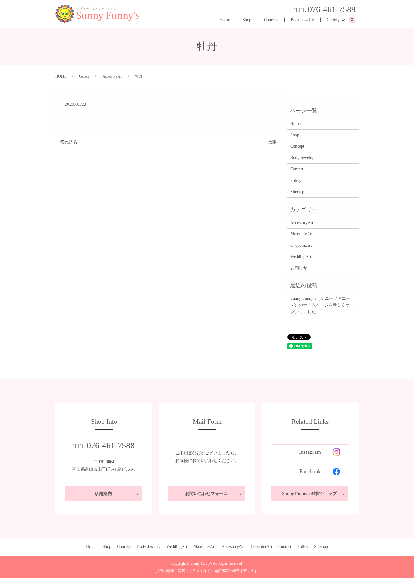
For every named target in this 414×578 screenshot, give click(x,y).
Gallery (333, 20)
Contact (296, 169)
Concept (271, 20)
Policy (295, 180)
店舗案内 (103, 493)
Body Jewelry (302, 20)
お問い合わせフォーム (206, 493)
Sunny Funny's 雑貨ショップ (309, 493)
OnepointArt (301, 245)
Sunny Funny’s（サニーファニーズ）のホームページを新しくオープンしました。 (322, 305)
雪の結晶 (68, 142)
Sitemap (297, 191)
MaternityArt (301, 234)
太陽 (272, 142)
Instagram (310, 452)
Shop (246, 20)
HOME (60, 76)
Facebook (310, 471)
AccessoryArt (112, 76)
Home (224, 20)
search (355, 20)
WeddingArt (300, 256)
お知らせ (298, 268)
